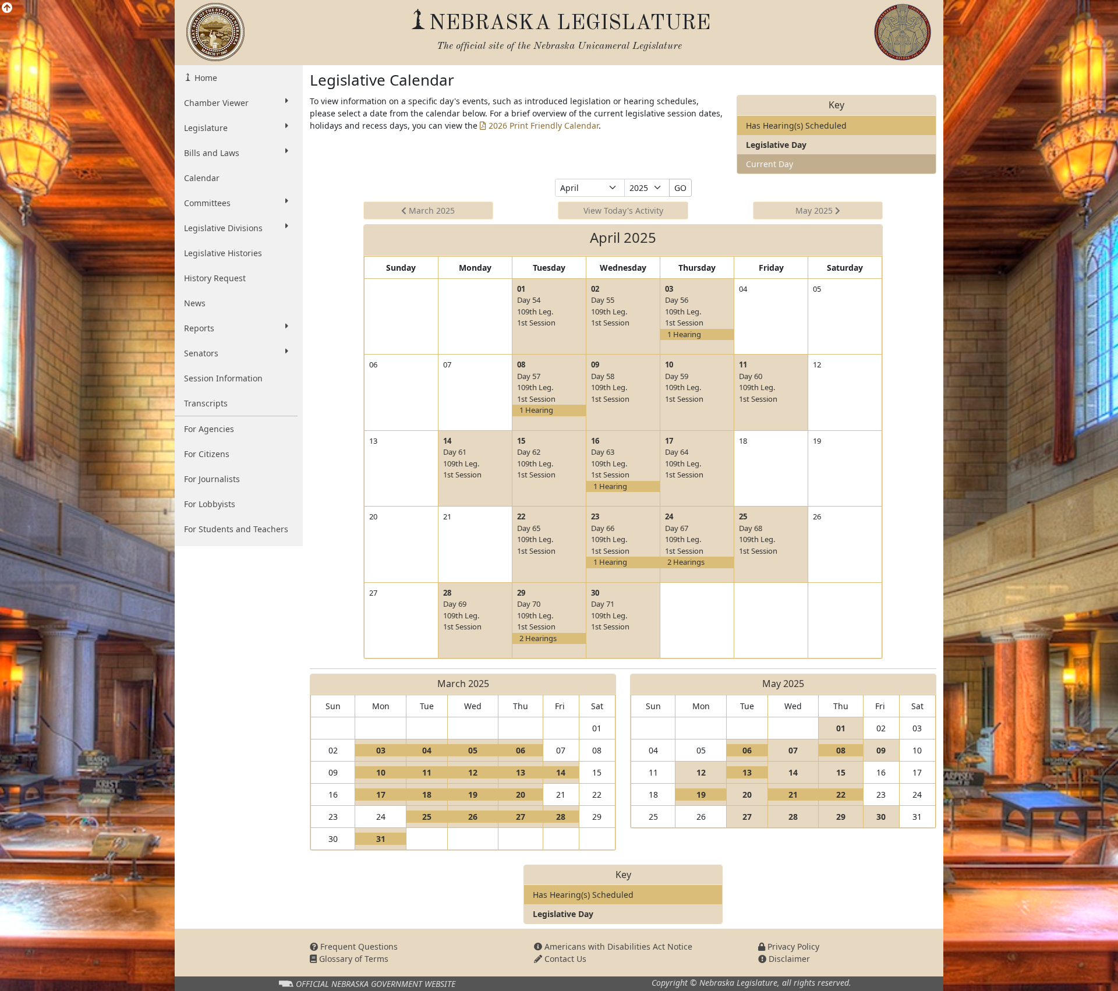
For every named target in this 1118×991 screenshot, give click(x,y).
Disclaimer (788, 958)
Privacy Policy (792, 946)
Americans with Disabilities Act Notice (617, 946)
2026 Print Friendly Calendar (542, 125)
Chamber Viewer (216, 102)
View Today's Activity (623, 210)
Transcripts (206, 403)
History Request (215, 278)
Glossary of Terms (352, 958)
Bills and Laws (211, 152)
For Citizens (206, 453)
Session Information (223, 378)
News (195, 303)
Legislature (206, 127)
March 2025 (430, 210)
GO (680, 187)
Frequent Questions (358, 946)
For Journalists (212, 478)
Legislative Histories (223, 253)
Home (204, 77)
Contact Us (564, 958)
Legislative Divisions (223, 227)
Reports (199, 328)
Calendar (202, 177)
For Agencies (209, 428)
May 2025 (815, 210)
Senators (201, 353)
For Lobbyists (209, 503)
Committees (207, 202)
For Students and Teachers (236, 529)
